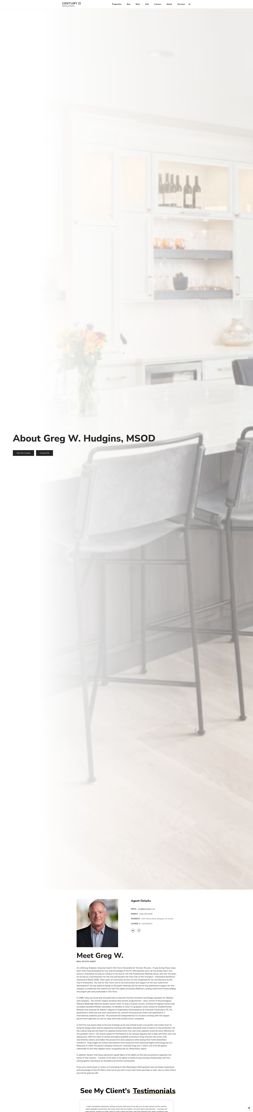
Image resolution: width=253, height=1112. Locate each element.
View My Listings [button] (23, 453)
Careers (157, 4)
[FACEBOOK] (139, 931)
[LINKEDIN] (133, 931)
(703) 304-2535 (145, 914)
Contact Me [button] (44, 453)
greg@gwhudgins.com (146, 909)
